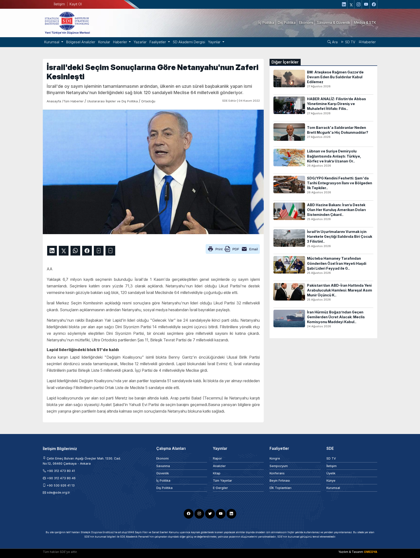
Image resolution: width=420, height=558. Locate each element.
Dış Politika (164, 488)
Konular (104, 42)
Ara (334, 42)
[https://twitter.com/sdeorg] (351, 4)
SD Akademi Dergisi (189, 42)
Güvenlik (162, 473)
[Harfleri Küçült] (110, 251)
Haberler (369, 42)
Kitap (216, 473)
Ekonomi (162, 458)
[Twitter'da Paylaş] (64, 251)
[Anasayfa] (67, 22)
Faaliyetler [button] (158, 42)
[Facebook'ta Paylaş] (87, 251)
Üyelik (330, 473)
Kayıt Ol (76, 4)
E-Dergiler (220, 488)
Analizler (219, 466)
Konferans (277, 473)
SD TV (349, 42)
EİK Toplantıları (280, 488)
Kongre (275, 458)
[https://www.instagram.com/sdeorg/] (358, 4)
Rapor (217, 458)
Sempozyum (279, 466)
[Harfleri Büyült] (99, 251)
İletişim (59, 4)
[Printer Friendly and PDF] (233, 248)
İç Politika (163, 480)
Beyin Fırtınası (280, 480)
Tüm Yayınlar (222, 480)
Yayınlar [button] (214, 42)
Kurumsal (333, 488)
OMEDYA (370, 552)
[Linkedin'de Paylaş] (52, 251)
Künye (330, 480)
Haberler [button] (120, 42)
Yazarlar (140, 42)
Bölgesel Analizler (80, 42)
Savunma (163, 466)
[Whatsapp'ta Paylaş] (75, 251)
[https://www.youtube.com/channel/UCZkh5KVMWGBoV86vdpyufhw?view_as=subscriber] (366, 4)
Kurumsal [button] (52, 42)
